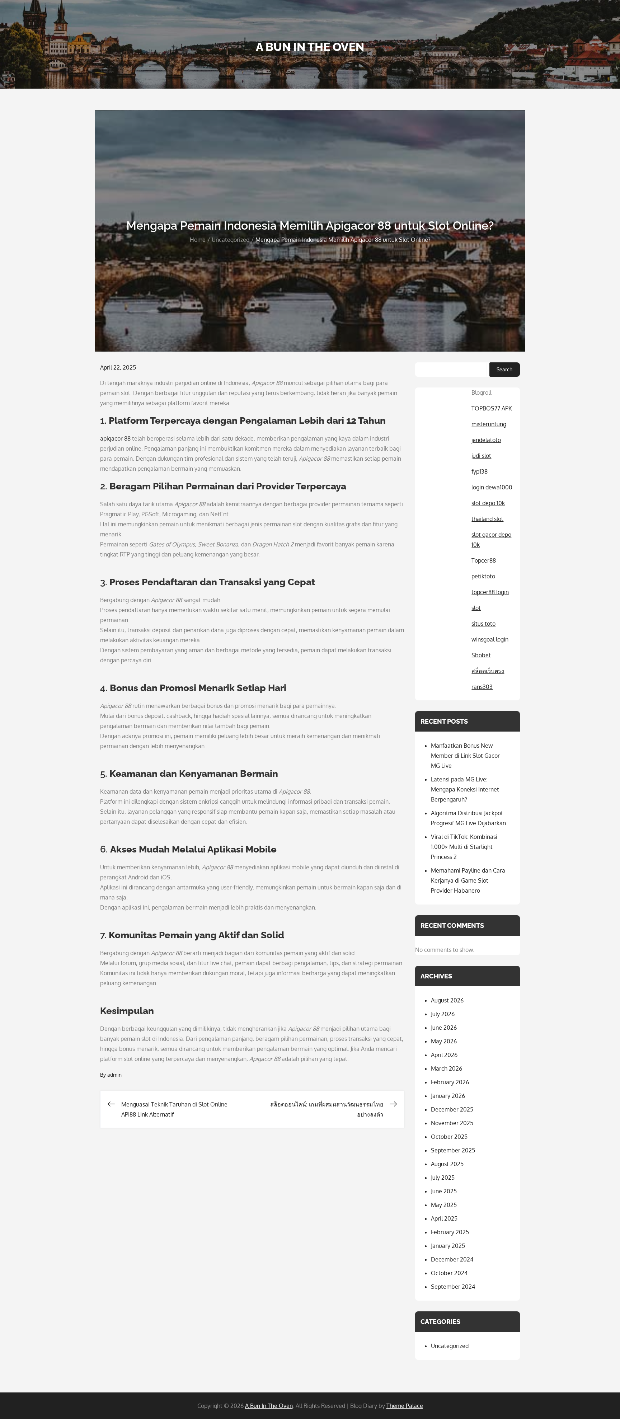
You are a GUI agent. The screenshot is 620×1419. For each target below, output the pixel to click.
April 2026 (444, 1054)
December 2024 (452, 1259)
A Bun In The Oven (310, 46)
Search (504, 369)
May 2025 (444, 1204)
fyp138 (479, 471)
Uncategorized (450, 1345)
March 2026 (446, 1068)
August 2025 (447, 1163)
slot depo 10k (488, 503)
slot (476, 607)
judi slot (481, 455)
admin (114, 1075)
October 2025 (449, 1136)
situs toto (483, 623)
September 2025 (453, 1150)
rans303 (482, 686)
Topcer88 (483, 560)
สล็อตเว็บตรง (487, 671)
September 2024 (453, 1286)
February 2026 (450, 1082)
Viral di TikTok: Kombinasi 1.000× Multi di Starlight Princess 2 (464, 846)
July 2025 (443, 1177)
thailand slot (487, 518)
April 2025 (444, 1218)
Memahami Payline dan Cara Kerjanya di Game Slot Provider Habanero (468, 880)
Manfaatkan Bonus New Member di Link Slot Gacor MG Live (465, 755)
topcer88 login (490, 592)
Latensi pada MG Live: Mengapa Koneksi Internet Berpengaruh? (465, 789)
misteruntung (488, 424)
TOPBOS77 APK (491, 408)
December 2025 (452, 1109)
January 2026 (448, 1095)
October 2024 (449, 1273)
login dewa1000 (491, 487)
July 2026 (443, 1014)
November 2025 (452, 1123)
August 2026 (447, 1000)
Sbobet (481, 655)
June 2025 (444, 1191)
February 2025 (450, 1232)
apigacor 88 (115, 438)
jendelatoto (486, 439)
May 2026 (444, 1041)
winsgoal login (489, 639)
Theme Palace (404, 1405)
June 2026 (444, 1027)
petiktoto (483, 576)
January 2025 (448, 1245)
